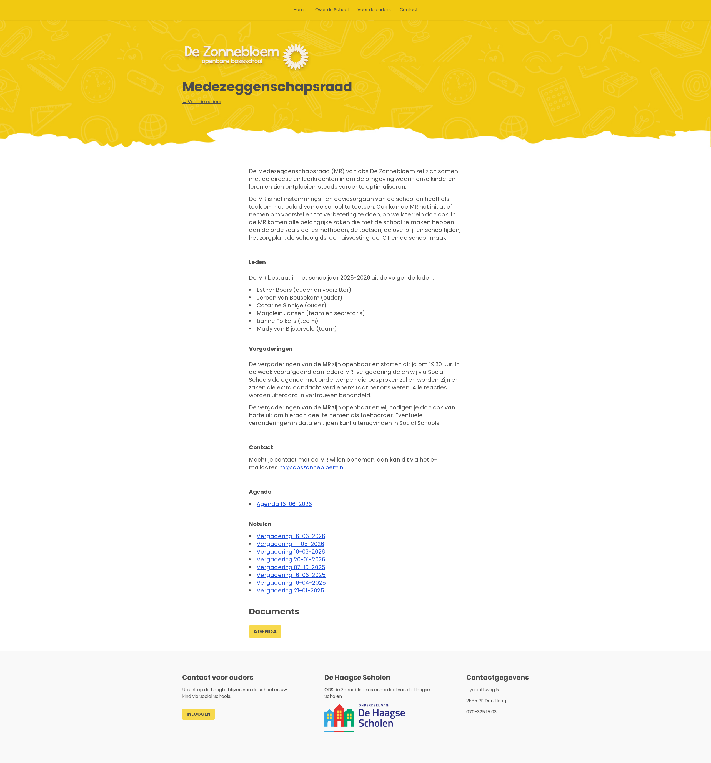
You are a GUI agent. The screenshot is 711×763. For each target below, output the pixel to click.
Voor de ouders (374, 9)
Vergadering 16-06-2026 (291, 536)
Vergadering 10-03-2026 (291, 552)
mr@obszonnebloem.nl (312, 467)
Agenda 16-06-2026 (284, 504)
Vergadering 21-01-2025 (290, 590)
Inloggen (198, 714)
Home (299, 9)
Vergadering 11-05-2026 (290, 544)
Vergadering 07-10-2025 (291, 567)
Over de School (332, 9)
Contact (409, 9)
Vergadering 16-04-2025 (291, 583)
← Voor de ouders (201, 101)
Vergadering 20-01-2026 (291, 559)
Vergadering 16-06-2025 (291, 575)
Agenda (265, 631)
